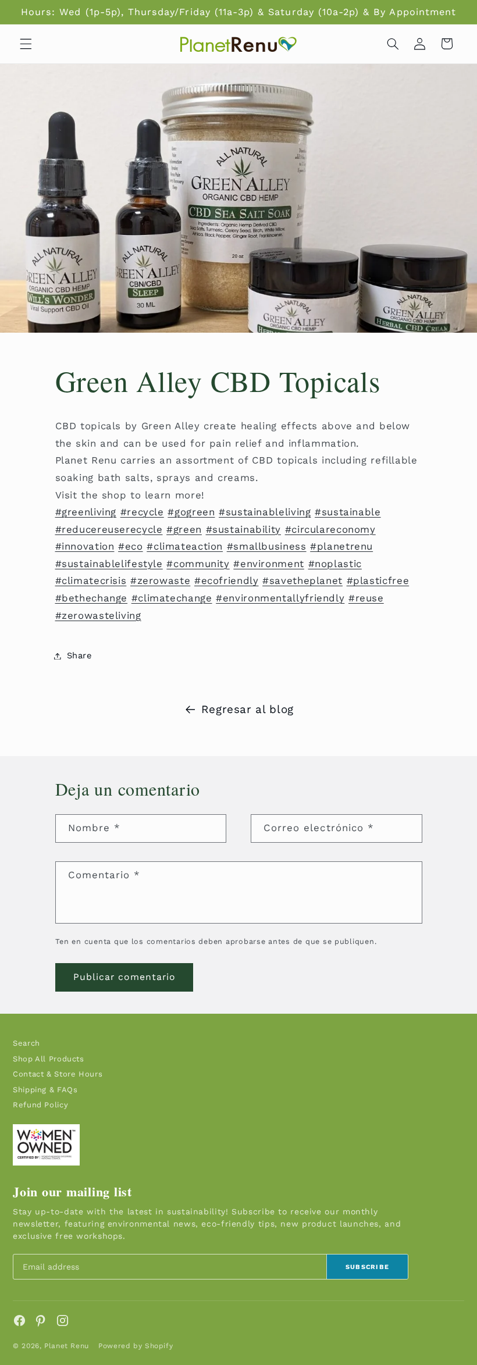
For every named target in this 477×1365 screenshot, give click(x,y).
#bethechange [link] (91, 598)
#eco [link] (130, 546)
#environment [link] (268, 563)
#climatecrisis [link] (91, 580)
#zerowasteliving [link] (98, 615)
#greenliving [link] (86, 512)
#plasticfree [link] (378, 580)
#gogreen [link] (191, 512)
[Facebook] (19, 1320)
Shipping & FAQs (45, 1089)
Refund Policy (40, 1104)
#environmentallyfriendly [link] (280, 598)
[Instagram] (62, 1320)
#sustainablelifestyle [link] (109, 563)
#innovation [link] (85, 546)
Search (26, 1043)
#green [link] (184, 529)
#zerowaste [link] (160, 580)
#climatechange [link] (171, 598)
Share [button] (79, 655)
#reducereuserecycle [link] (109, 529)
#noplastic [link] (335, 563)
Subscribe (368, 1267)
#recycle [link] (142, 512)
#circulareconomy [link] (330, 529)
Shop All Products (48, 1058)
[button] (25, 43)
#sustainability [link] (243, 529)
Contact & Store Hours (57, 1074)
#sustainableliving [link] (265, 512)
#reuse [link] (366, 598)
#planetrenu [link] (341, 546)
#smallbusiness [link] (267, 546)
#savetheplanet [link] (302, 580)
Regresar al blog (247, 709)
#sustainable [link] (348, 512)
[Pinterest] (41, 1320)
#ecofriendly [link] (226, 580)
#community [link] (197, 563)
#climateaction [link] (185, 546)
